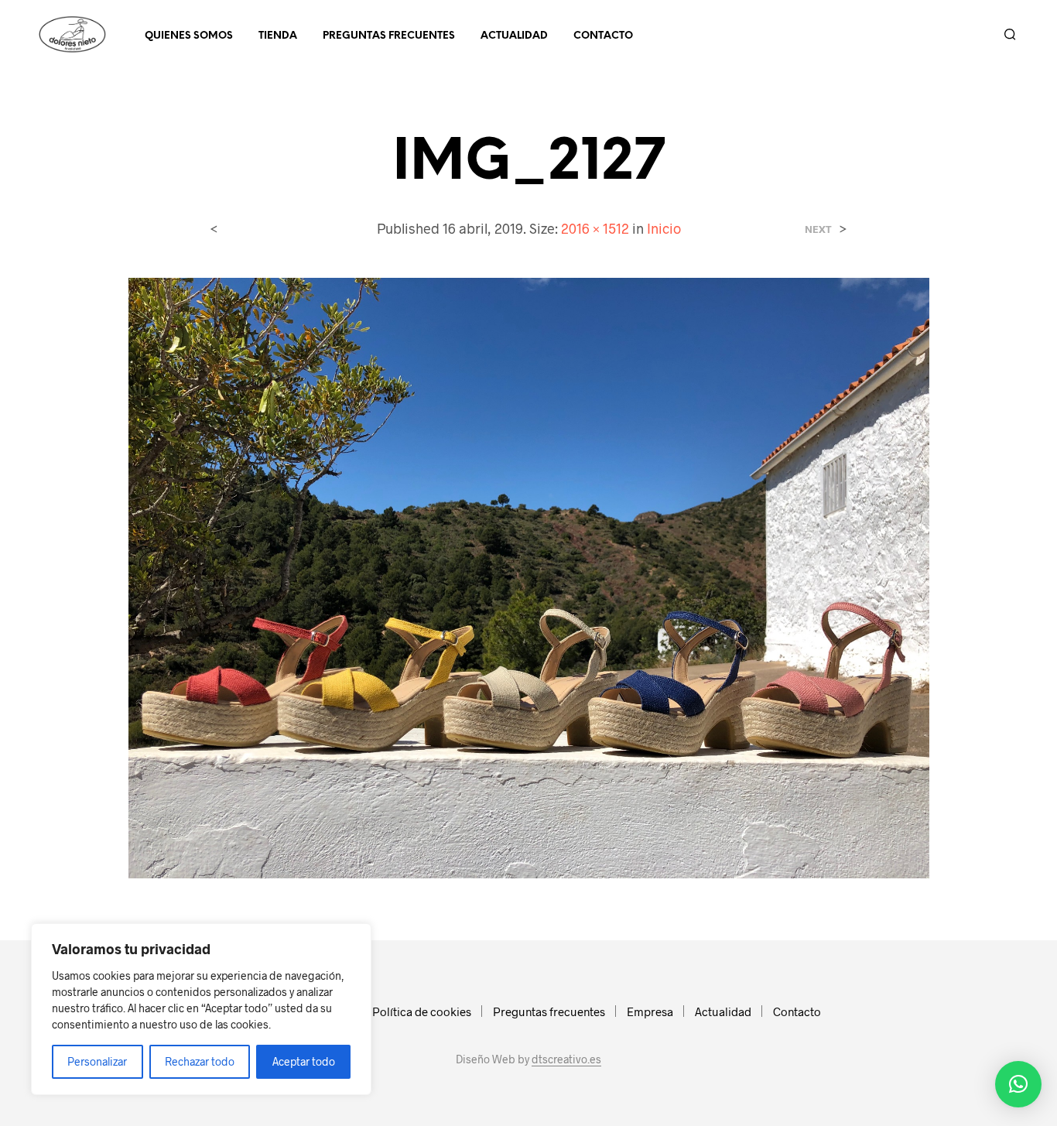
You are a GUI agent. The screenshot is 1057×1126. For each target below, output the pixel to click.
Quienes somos (189, 36)
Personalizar (97, 1061)
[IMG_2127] (528, 576)
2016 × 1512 (595, 228)
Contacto (603, 36)
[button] (1018, 1084)
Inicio (664, 228)
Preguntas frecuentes (389, 36)
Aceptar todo (303, 1061)
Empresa (650, 1011)
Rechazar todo (199, 1061)
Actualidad (514, 36)
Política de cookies (421, 1011)
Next (818, 229)
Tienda (277, 36)
